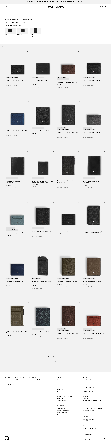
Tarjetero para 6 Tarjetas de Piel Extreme (16, 130)
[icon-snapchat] (88, 428)
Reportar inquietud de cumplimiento (92, 400)
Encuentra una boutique (89, 379)
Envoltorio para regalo (63, 410)
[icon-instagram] (83, 428)
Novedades (11, 12)
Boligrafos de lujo (28, 12)
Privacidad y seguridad (88, 410)
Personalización (61, 408)
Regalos (18, 12)
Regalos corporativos (62, 412)
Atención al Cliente (62, 384)
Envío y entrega (61, 391)
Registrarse (11, 384)
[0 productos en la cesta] (105, 7)
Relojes (84, 12)
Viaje (71, 12)
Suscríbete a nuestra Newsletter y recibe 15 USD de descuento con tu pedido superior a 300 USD (54, 1)
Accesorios (77, 12)
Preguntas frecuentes (62, 382)
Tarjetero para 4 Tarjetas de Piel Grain (41, 231)
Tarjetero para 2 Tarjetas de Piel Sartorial (67, 132)
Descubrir (100, 12)
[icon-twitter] (90, 428)
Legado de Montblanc (88, 394)
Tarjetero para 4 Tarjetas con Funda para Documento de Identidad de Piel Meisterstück (42, 183)
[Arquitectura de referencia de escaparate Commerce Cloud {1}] (56, 6)
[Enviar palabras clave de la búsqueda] (97, 7)
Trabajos (85, 402)
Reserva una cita (87, 382)
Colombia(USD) (89, 434)
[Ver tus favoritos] (103, 7)
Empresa (85, 389)
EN (6, 6)
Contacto (59, 379)
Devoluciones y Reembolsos (64, 396)
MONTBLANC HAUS (88, 391)
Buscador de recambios (63, 414)
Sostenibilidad (86, 398)
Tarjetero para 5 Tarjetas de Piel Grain (92, 132)
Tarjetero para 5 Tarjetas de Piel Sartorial (16, 80)
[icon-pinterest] (95, 428)
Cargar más (56, 361)
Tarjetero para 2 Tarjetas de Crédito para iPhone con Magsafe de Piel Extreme (93, 232)
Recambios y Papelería (41, 12)
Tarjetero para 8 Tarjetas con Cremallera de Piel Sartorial (42, 282)
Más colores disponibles (11, 85)
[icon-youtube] (92, 428)
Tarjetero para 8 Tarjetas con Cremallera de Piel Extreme (67, 181)
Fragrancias (92, 12)
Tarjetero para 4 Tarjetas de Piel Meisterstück (14, 182)
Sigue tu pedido (61, 398)
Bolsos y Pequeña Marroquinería (58, 12)
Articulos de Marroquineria (11, 19)
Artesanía (85, 396)
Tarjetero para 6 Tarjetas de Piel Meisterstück (40, 81)
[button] (100, 6)
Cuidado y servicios (62, 417)
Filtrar (3, 42)
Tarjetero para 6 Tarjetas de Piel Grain (92, 80)
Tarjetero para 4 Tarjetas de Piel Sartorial (42, 130)
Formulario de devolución (63, 394)
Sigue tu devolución (62, 400)
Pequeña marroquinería (26, 19)
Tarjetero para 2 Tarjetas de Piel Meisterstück (91, 182)
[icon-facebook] (85, 428)
